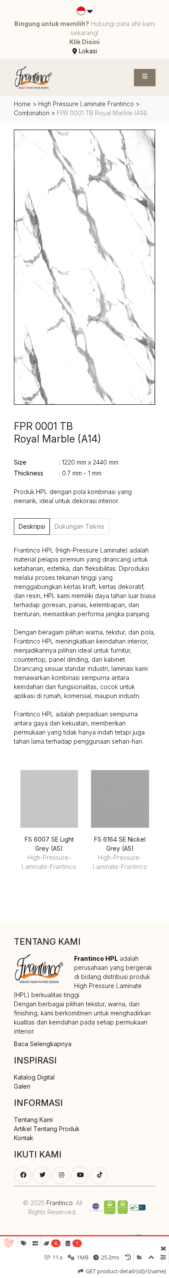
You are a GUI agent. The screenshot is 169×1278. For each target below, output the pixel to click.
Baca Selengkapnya (43, 1043)
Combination (32, 113)
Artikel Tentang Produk (47, 1128)
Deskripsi (32, 526)
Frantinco (59, 1202)
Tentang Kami (33, 1119)
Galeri (22, 1086)
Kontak (23, 1137)
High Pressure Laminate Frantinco (86, 103)
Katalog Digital (34, 1077)
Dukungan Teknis (79, 526)
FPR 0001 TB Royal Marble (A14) (57, 432)
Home (22, 103)
